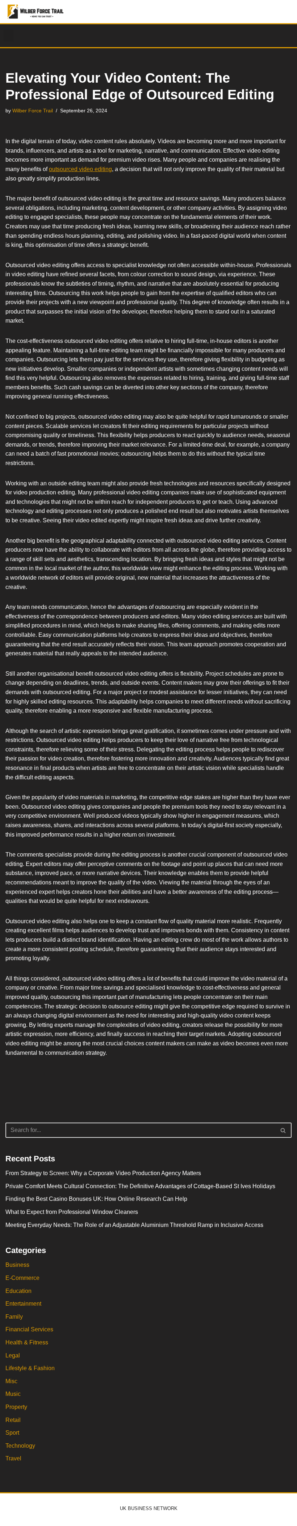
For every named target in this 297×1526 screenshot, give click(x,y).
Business (17, 1265)
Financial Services (29, 1329)
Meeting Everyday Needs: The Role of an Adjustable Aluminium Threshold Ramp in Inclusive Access (134, 1225)
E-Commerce (22, 1278)
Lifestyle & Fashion (30, 1368)
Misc (11, 1381)
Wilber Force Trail (32, 110)
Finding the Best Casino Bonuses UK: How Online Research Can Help (96, 1199)
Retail (13, 1420)
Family (14, 1317)
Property (16, 1407)
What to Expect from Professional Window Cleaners (71, 1212)
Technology (20, 1446)
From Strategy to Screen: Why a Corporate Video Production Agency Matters (103, 1173)
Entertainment (23, 1304)
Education (18, 1291)
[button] (9, 36)
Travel (13, 1458)
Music (13, 1394)
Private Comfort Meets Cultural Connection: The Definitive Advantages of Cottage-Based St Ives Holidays (140, 1186)
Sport (12, 1433)
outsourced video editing (80, 169)
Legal (12, 1355)
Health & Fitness (26, 1342)
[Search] (283, 1130)
